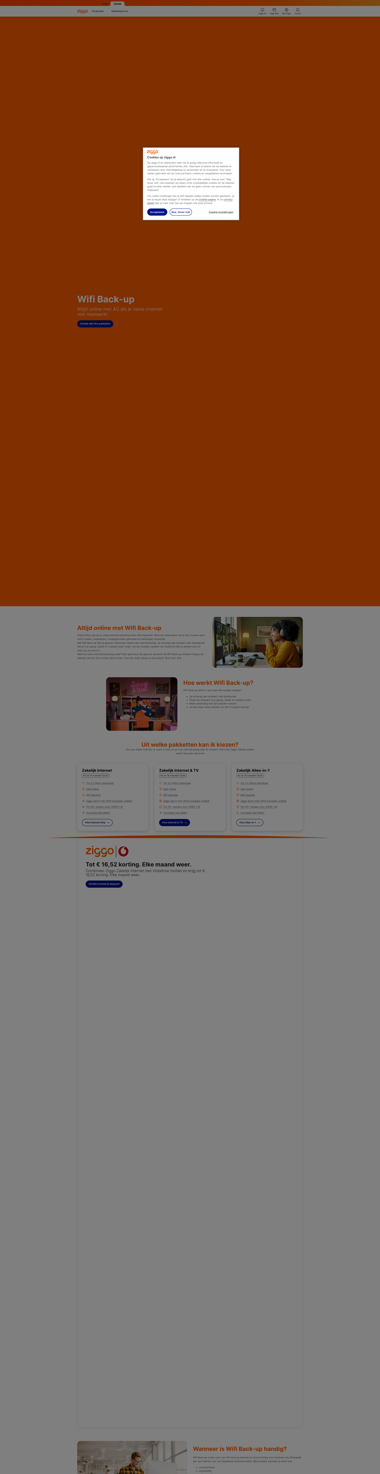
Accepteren (157, 212)
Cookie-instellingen (221, 212)
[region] (191, 183)
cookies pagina (207, 199)
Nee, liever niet (180, 212)
